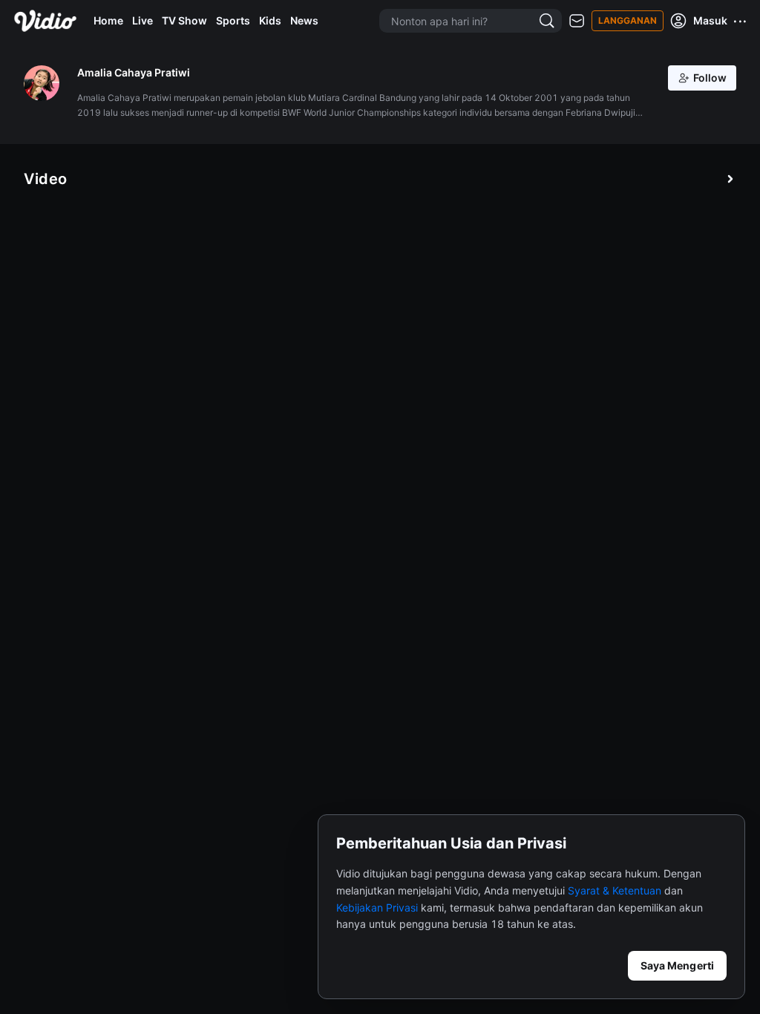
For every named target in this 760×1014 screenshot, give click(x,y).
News (304, 20)
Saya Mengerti (677, 965)
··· (740, 20)
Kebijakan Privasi (377, 907)
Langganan (627, 20)
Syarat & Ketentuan (614, 890)
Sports (233, 20)
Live (142, 20)
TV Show (184, 20)
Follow (710, 77)
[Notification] (577, 21)
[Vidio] (45, 20)
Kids (270, 20)
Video (46, 179)
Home (108, 20)
